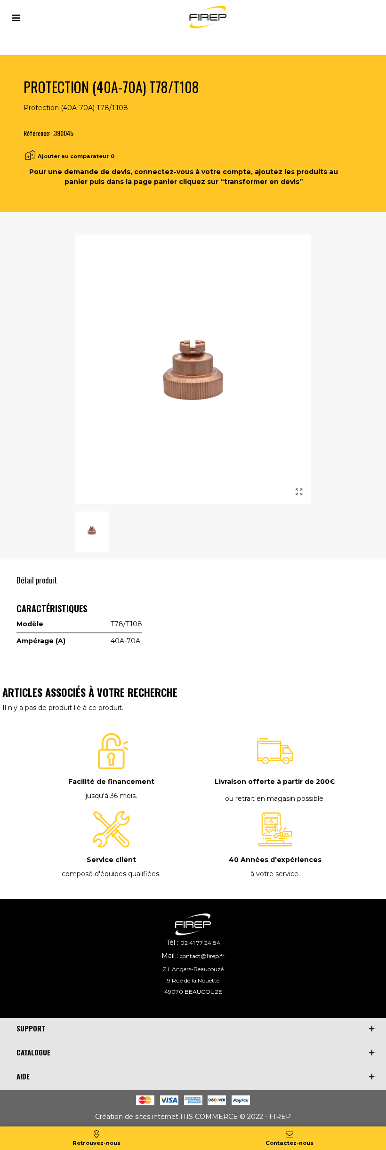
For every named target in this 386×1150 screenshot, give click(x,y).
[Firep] (207, 17)
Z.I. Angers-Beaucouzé (193, 969)
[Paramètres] (16, 17)
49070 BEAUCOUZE (193, 991)
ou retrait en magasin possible (274, 798)
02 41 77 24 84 (200, 942)
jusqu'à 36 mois (111, 795)
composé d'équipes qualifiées (110, 874)
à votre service (274, 874)
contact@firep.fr (202, 955)
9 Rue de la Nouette (193, 980)
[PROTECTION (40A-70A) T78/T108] (299, 492)
